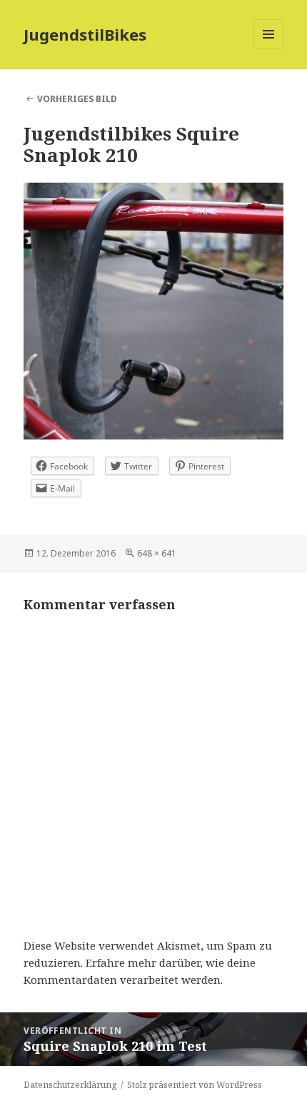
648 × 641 (156, 553)
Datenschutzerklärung (70, 1085)
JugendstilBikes (85, 34)
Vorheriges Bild (77, 99)
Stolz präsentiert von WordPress (194, 1085)
